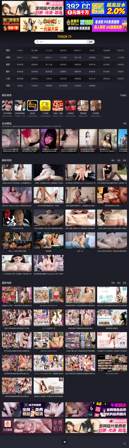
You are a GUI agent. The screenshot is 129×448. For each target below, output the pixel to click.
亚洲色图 (34, 71)
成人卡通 (49, 64)
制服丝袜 (77, 64)
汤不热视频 (63, 86)
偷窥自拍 (20, 71)
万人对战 (49, 50)
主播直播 (106, 57)
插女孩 (20, 86)
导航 (8, 85)
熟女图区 (106, 71)
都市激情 (20, 79)
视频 (8, 57)
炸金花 (92, 50)
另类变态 (121, 64)
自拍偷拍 (34, 57)
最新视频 (7, 160)
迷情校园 (77, 79)
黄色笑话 (106, 79)
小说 (8, 78)
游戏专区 (63, 50)
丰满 (113, 283)
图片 (8, 71)
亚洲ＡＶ (20, 57)
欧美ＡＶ (49, 57)
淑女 (118, 283)
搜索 (90, 42)
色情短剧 (92, 86)
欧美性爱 (63, 64)
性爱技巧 (121, 79)
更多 (124, 160)
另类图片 (121, 71)
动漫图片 (63, 71)
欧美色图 (49, 71)
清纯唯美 (92, 71)
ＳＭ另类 (121, 57)
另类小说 (92, 79)
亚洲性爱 (20, 64)
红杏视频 (77, 86)
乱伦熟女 (106, 64)
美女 (113, 160)
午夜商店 (34, 86)
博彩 (8, 50)
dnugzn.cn (64, 37)
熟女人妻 (77, 57)
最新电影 (7, 282)
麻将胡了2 (77, 50)
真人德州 (34, 50)
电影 (8, 64)
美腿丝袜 (77, 71)
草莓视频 (49, 86)
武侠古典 (63, 79)
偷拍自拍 (34, 64)
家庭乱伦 (34, 79)
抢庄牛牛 (121, 50)
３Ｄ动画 (63, 57)
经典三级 (92, 64)
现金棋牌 (106, 50)
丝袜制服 (92, 57)
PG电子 (20, 50)
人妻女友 (49, 79)
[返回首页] (124, 443)
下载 (124, 123)
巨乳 (118, 160)
